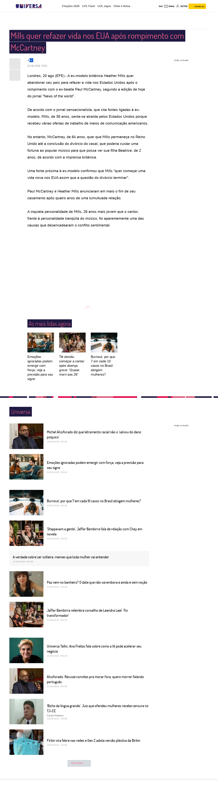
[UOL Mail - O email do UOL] (169, 6)
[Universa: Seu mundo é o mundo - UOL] (28, 6)
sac (161, 6)
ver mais (77, 763)
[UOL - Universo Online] (44, 6)
